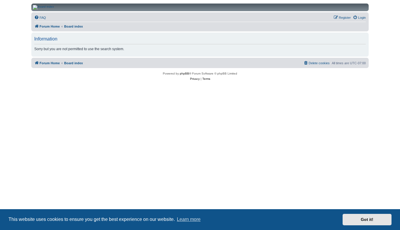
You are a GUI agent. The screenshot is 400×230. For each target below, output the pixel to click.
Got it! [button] (367, 219)
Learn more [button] (189, 219)
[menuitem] (40, 17)
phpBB (184, 73)
